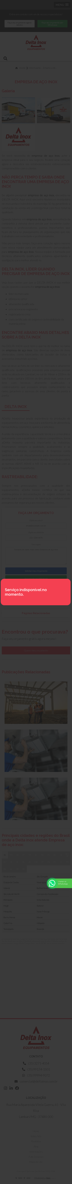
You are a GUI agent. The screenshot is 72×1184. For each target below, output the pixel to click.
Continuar (36, 1176)
